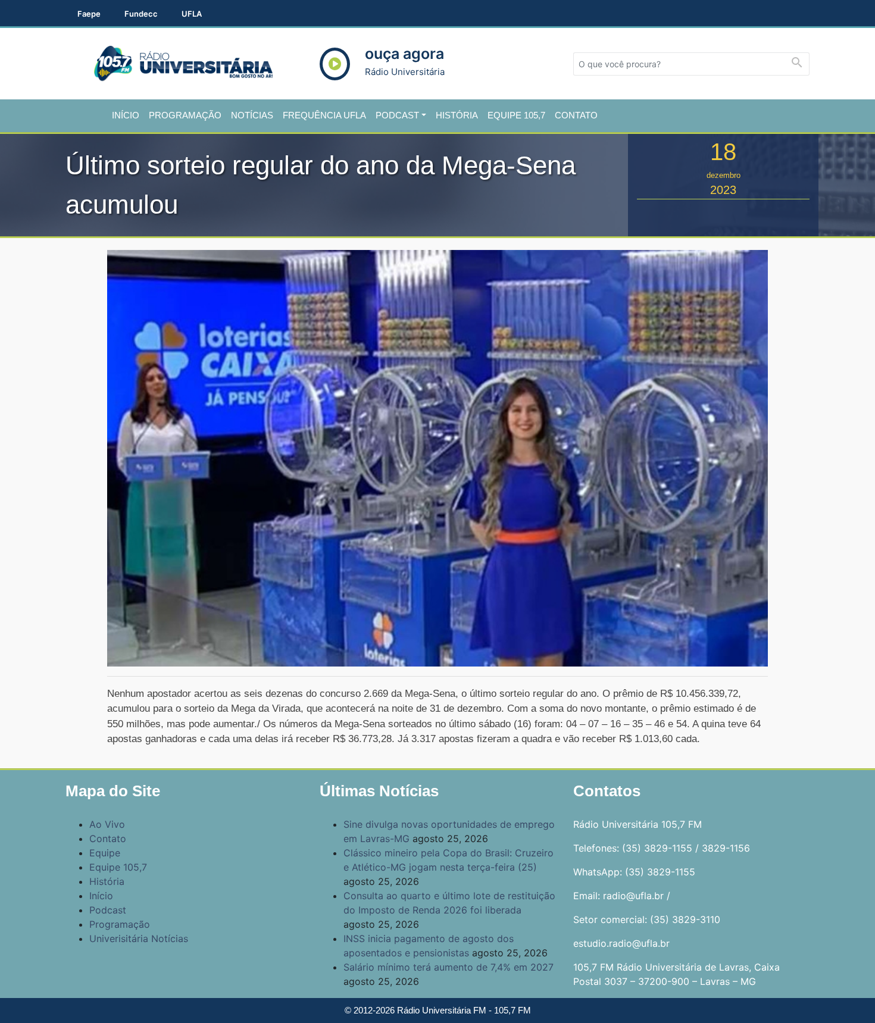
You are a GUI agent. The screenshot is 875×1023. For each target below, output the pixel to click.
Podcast (397, 115)
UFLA (192, 13)
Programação (185, 115)
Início (125, 115)
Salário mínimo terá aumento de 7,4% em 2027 (448, 967)
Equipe (104, 853)
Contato (576, 115)
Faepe (89, 13)
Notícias (252, 115)
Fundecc (141, 13)
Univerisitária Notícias (138, 938)
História (457, 115)
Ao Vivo (107, 824)
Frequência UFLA (324, 115)
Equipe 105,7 (516, 115)
